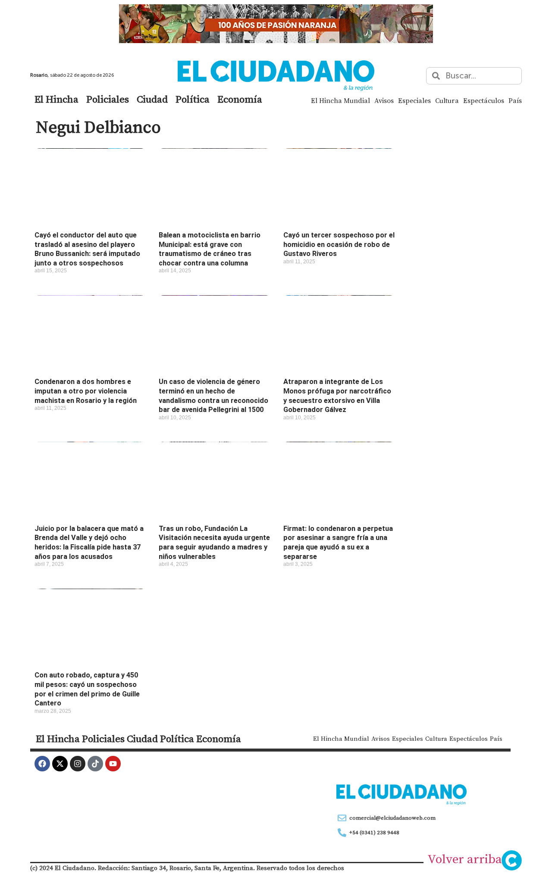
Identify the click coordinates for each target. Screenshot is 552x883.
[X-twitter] (60, 763)
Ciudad (152, 99)
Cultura (447, 100)
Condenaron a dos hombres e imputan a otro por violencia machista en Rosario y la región (85, 391)
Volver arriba (464, 858)
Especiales (414, 100)
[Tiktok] (95, 763)
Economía (239, 99)
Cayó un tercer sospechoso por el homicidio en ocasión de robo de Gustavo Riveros (339, 244)
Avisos (384, 100)
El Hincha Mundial (340, 100)
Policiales (107, 99)
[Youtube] (113, 763)
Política (193, 99)
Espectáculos (483, 100)
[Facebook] (42, 763)
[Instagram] (77, 763)
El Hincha (56, 99)
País (515, 100)
